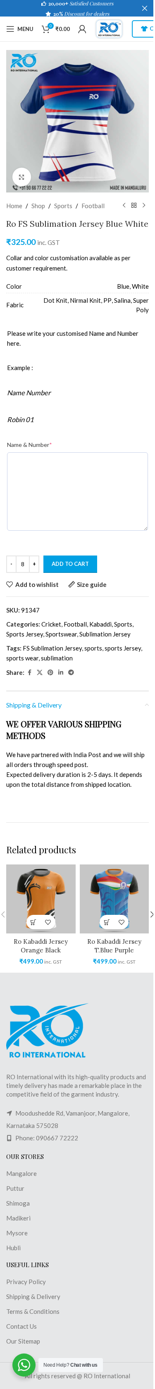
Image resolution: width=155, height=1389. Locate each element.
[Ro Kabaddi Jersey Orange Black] (41, 899)
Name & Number (29, 444)
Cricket (51, 624)
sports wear (22, 658)
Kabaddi (100, 624)
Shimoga (18, 1203)
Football (93, 205)
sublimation (57, 658)
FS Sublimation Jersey (52, 648)
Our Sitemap (23, 1341)
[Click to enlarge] (21, 177)
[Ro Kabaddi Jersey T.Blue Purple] (114, 899)
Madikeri (18, 1218)
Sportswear (61, 634)
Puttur (15, 1188)
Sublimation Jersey (105, 634)
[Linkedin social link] (61, 672)
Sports (63, 205)
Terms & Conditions (33, 1311)
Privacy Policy (26, 1281)
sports (93, 648)
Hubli (13, 1247)
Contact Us (21, 1326)
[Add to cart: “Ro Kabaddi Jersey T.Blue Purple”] (107, 922)
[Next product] (144, 206)
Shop (38, 205)
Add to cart (70, 563)
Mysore (17, 1233)
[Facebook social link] (29, 672)
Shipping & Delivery (33, 1296)
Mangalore (21, 1173)
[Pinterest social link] (50, 672)
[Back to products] (134, 206)
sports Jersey (123, 648)
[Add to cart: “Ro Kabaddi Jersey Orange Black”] (33, 922)
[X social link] (39, 672)
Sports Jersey (24, 634)
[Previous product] (124, 206)
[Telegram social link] (71, 672)
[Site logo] (109, 28)
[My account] (82, 29)
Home (14, 205)
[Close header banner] (144, 8)
